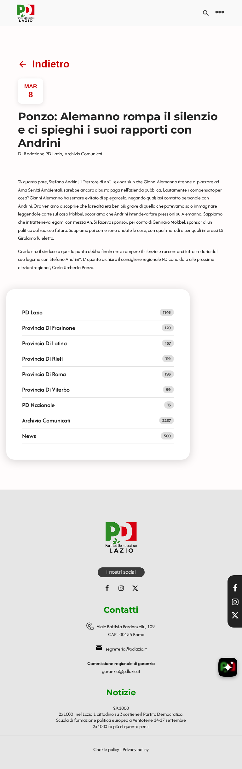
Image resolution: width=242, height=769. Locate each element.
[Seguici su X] (235, 615)
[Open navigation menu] (219, 13)
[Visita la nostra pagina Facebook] (235, 588)
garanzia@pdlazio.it (121, 671)
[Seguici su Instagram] (121, 588)
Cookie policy (106, 749)
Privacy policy (136, 749)
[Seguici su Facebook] (107, 588)
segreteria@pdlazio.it (126, 649)
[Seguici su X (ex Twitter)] (135, 588)
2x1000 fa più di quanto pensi (121, 726)
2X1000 (121, 708)
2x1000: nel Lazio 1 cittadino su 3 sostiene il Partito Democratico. (121, 714)
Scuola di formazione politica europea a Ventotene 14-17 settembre (121, 720)
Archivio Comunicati (84, 153)
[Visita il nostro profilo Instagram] (235, 601)
